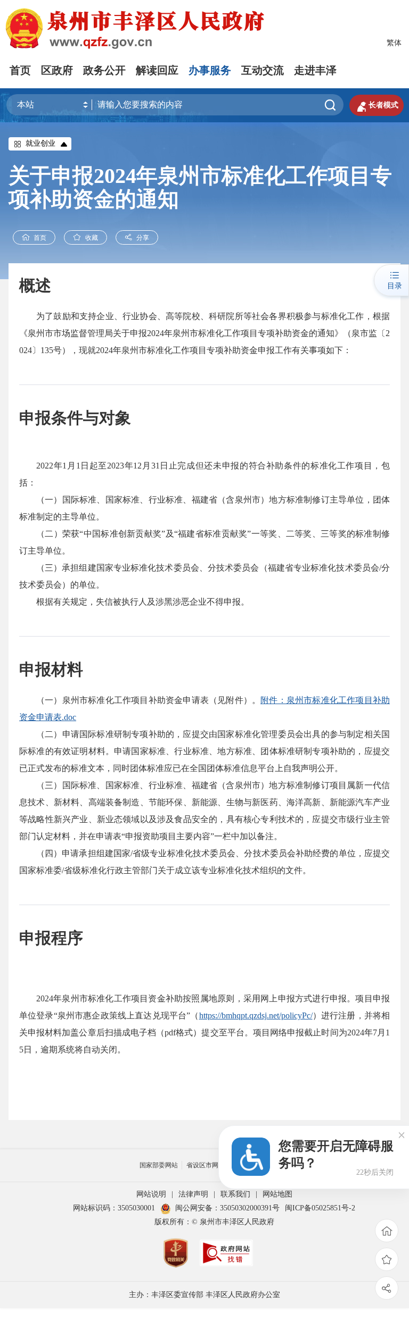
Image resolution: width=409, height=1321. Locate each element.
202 (42, 465)
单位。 (91, 516)
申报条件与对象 (75, 418)
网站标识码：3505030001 (114, 1208)
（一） (49, 700)
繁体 (394, 43)
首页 (20, 70)
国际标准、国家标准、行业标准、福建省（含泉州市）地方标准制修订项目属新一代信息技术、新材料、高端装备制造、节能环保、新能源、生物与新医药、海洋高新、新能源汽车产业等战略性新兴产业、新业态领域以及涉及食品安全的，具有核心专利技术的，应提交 (204, 802)
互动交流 (262, 70)
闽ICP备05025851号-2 (320, 1208)
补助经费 (313, 853)
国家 (121, 853)
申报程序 (51, 938)
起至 (98, 465)
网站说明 (151, 1194)
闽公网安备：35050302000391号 (227, 1208)
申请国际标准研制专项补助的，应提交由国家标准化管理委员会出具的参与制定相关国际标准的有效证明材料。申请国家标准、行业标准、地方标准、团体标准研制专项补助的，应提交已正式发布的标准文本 (204, 751)
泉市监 (364, 333)
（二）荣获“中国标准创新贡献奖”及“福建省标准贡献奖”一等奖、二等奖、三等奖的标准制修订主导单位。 (204, 542)
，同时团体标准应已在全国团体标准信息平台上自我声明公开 (219, 768)
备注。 (269, 836)
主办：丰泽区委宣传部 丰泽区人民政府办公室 (204, 1295)
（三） (49, 785)
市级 (346, 819)
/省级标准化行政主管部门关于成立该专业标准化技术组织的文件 (182, 870)
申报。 (236, 601)
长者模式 (376, 105)
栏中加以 (240, 836)
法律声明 (193, 1194)
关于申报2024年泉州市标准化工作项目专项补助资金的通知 (200, 187)
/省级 (140, 853)
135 (46, 350)
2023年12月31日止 (142, 465)
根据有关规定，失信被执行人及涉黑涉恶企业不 (125, 601)
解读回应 (157, 70)
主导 (70, 516)
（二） (49, 734)
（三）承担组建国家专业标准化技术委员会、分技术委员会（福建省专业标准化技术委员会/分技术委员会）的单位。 (204, 576)
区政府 (57, 70)
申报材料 (51, 669)
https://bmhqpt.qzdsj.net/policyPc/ (256, 1015)
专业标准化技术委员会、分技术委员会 (223, 853)
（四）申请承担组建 (74, 853)
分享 (142, 237)
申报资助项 (146, 836)
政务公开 (104, 70)
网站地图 (277, 1194)
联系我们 (235, 1194)
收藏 (91, 237)
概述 (35, 285)
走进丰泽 (315, 70)
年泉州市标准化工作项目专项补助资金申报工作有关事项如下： (232, 350)
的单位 (342, 853)
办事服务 (210, 70)
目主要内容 (189, 836)
